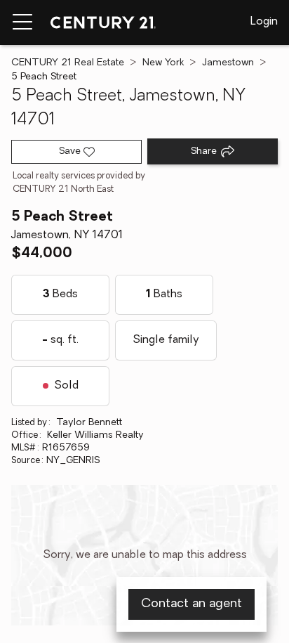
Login (264, 21)
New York (163, 63)
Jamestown (228, 63)
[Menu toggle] (22, 22)
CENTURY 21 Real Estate (67, 63)
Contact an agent (191, 604)
